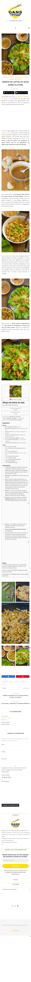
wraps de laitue (6, 132)
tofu (3, 684)
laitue (11, 681)
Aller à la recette (9, 92)
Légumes (17, 77)
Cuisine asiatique (8, 77)
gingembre (5, 681)
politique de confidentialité (12, 872)
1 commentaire (25, 688)
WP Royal (26, 925)
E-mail (3, 751)
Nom (3, 744)
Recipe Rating (5, 775)
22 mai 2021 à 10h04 (6, 717)
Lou (4, 688)
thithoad (5, 716)
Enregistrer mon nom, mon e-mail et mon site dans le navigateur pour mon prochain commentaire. (14, 770)
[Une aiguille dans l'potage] (15, 11)
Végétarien (18, 79)
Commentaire (5, 781)
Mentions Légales (10, 925)
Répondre (4, 719)
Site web (4, 759)
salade (16, 681)
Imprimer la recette (22, 92)
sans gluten (23, 681)
